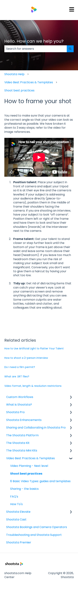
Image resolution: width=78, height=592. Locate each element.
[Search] (70, 48)
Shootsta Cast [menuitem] (16, 519)
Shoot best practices (19, 90)
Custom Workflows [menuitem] (19, 397)
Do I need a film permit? (19, 367)
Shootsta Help (14, 74)
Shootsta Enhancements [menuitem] (24, 420)
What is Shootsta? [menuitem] (19, 404)
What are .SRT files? (16, 376)
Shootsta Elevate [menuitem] (18, 512)
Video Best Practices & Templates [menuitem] (30, 458)
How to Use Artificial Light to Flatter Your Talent (34, 348)
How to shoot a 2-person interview (26, 358)
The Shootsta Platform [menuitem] (22, 435)
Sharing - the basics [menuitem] (24, 489)
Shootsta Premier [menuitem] (18, 542)
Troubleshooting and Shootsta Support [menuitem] (34, 535)
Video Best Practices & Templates (28, 82)
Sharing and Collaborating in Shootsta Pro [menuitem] (36, 427)
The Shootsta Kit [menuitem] (18, 443)
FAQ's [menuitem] (14, 496)
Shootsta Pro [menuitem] (15, 412)
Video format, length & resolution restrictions (32, 386)
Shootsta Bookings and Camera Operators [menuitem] (36, 527)
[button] (71, 397)
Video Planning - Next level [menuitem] (29, 466)
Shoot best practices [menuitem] (26, 474)
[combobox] (35, 48)
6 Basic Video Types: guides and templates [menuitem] (40, 481)
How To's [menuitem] (16, 504)
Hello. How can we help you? (33, 41)
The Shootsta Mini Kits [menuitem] (21, 450)
